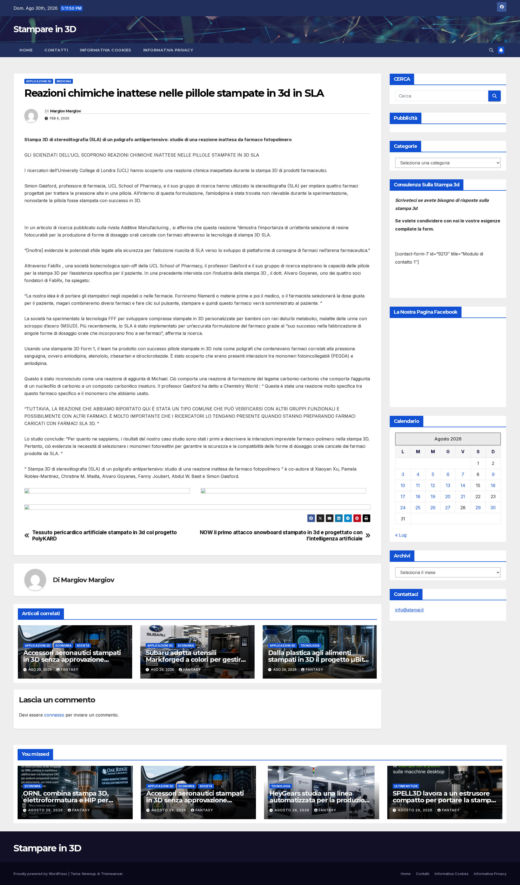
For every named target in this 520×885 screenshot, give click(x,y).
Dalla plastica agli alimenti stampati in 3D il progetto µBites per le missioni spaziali (319, 659)
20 (447, 496)
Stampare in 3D (45, 29)
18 (418, 496)
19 (433, 496)
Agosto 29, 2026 (46, 810)
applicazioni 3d (38, 81)
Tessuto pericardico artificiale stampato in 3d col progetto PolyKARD (104, 535)
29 (478, 507)
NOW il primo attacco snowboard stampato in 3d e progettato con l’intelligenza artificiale (281, 535)
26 (432, 507)
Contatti (56, 50)
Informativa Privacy (168, 50)
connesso (54, 715)
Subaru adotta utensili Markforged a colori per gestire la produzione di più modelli (195, 659)
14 (462, 485)
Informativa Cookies (105, 50)
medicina (64, 81)
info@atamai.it (409, 609)
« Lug (401, 535)
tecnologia (310, 645)
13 (448, 485)
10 (403, 485)
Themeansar (111, 873)
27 (447, 507)
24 (403, 507)
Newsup (89, 873)
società (83, 645)
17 (403, 496)
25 (417, 507)
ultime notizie (406, 786)
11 (418, 485)
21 (463, 496)
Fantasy (70, 669)
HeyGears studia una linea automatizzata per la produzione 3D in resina (321, 800)
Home (26, 50)
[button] (491, 50)
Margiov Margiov (65, 111)
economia (64, 645)
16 (493, 485)
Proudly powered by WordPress (41, 873)
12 (433, 485)
